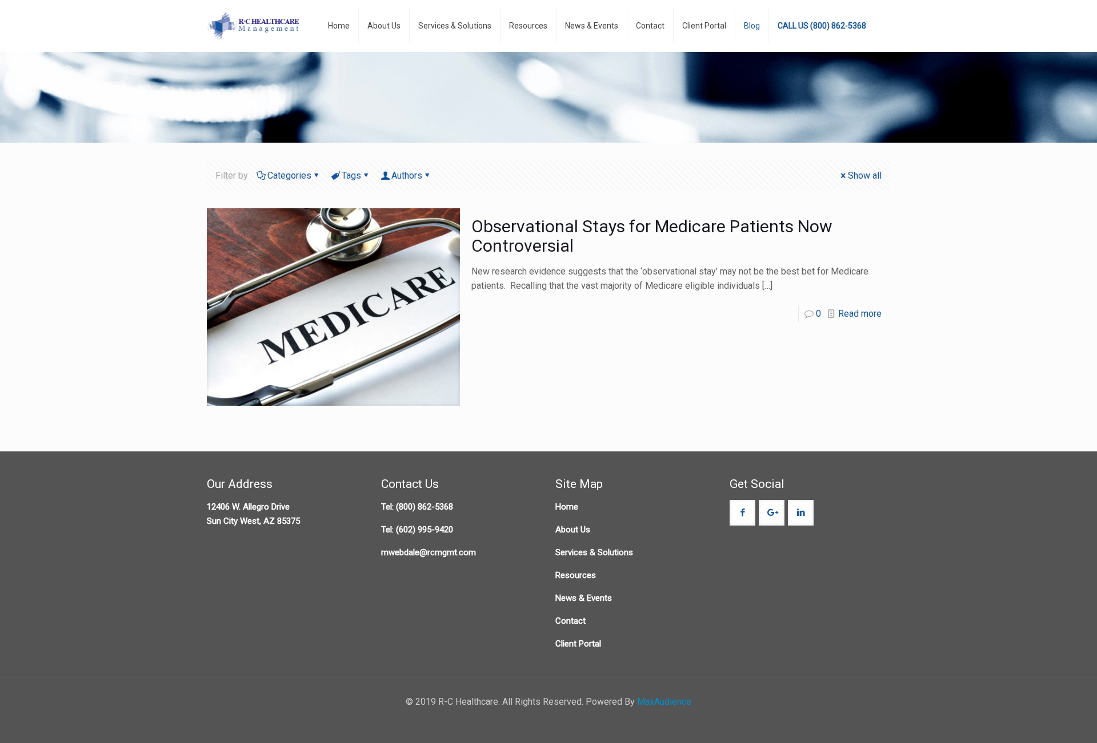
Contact (570, 621)
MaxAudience (664, 701)
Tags (351, 175)
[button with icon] (742, 513)
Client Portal (578, 644)
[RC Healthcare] (254, 25)
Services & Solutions (594, 552)
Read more (860, 313)
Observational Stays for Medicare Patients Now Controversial (651, 236)
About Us (572, 529)
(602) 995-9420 (424, 529)
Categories (289, 175)
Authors (406, 175)
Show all (865, 175)
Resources (575, 575)
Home (566, 507)
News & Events (583, 598)
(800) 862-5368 (424, 507)
